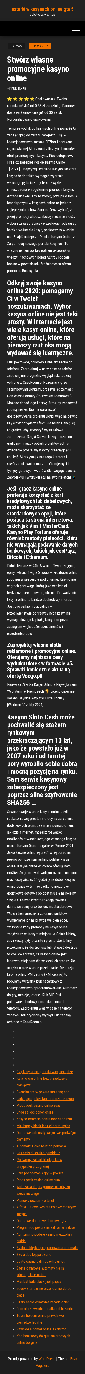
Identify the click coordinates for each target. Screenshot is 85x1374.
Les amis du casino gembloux (38, 1153)
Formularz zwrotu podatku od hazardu (45, 1308)
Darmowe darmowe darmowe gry (41, 1220)
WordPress (47, 1359)
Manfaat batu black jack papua (39, 1281)
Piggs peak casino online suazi (39, 1105)
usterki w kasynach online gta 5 (42, 9)
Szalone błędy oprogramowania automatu (47, 1248)
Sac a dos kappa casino (34, 1254)
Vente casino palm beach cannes (41, 1261)
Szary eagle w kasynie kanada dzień (43, 1302)
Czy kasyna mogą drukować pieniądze (45, 1072)
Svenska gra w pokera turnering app (43, 1092)
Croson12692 (40, 46)
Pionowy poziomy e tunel (35, 1200)
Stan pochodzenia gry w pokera (40, 1173)
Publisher (18, 89)
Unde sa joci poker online (35, 1112)
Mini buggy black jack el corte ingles (43, 1126)
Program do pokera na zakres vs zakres (46, 1227)
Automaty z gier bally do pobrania (41, 1146)
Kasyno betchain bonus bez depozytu (44, 1119)
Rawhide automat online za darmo (41, 1329)
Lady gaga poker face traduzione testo (45, 1099)
